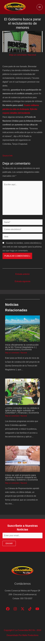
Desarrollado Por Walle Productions (22, 635)
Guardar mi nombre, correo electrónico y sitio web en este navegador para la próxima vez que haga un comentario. (22, 247)
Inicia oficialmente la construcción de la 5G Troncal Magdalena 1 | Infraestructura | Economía (22, 347)
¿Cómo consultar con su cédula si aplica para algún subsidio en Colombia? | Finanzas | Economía (22, 410)
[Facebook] (8, 609)
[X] (22, 609)
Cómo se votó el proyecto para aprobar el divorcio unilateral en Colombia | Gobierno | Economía (21, 477)
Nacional (32, 55)
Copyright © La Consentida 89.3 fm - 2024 (22, 630)
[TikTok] (30, 609)
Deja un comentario (17, 55)
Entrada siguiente (22, 281)
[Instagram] (15, 609)
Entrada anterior (22, 274)
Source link (7, 155)
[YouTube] (37, 609)
